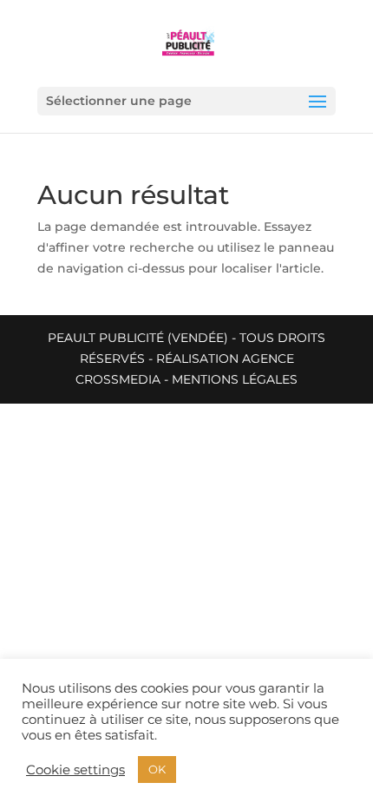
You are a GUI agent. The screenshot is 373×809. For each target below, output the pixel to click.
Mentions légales (235, 379)
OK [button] (157, 769)
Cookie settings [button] (75, 770)
